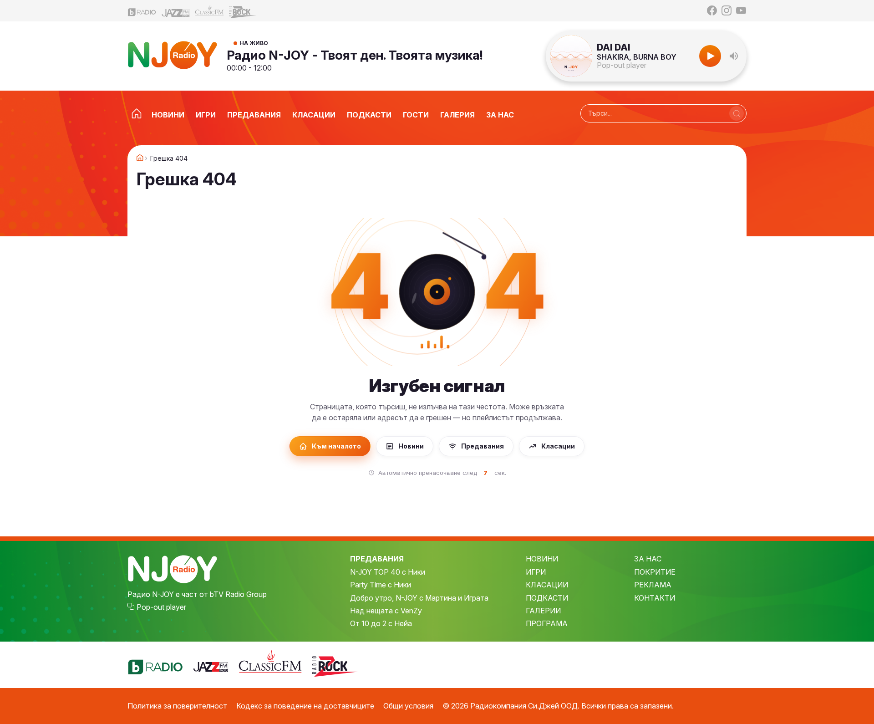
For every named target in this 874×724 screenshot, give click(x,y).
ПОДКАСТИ (547, 598)
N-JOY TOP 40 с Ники (387, 572)
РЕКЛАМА (652, 585)
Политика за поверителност (177, 706)
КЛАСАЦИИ (547, 585)
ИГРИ (536, 572)
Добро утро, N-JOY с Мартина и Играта (419, 598)
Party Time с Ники (380, 585)
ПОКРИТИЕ (655, 572)
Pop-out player (621, 65)
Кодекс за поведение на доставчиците (305, 706)
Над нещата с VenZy (386, 611)
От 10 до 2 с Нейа (381, 623)
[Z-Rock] (243, 11)
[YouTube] (741, 10)
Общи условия (408, 706)
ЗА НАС (647, 559)
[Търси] (736, 113)
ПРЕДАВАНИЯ (377, 559)
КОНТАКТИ (654, 598)
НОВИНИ (542, 559)
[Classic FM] (209, 11)
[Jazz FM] (175, 10)
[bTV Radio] (142, 11)
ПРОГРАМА (547, 623)
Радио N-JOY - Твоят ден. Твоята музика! (355, 55)
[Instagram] (726, 10)
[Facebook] (711, 10)
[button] (734, 56)
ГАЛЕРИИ (543, 611)
